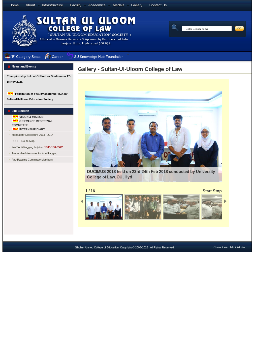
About (30, 5)
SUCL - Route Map (23, 140)
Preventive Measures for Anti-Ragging (34, 153)
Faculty (75, 5)
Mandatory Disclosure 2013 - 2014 (32, 134)
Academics (96, 5)
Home (14, 5)
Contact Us (158, 5)
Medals (118, 5)
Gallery (136, 5)
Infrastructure (52, 5)
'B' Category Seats (25, 57)
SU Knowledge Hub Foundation (99, 57)
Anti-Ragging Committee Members (32, 159)
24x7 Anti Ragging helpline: (37, 147)
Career (57, 57)
